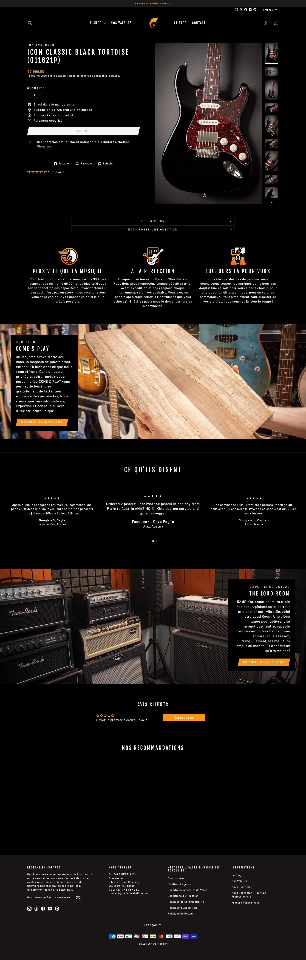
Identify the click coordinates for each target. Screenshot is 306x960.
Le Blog (180, 23)
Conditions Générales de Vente (188, 889)
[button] (37, 172)
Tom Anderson (41, 44)
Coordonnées (176, 878)
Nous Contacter (242, 886)
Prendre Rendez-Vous (42, 422)
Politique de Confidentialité (186, 901)
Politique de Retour (180, 913)
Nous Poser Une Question (153, 229)
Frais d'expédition (60, 75)
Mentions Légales (179, 884)
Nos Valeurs (121, 23)
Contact (199, 23)
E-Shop (96, 23)
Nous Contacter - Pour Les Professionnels (249, 894)
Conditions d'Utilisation (183, 895)
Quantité (36, 88)
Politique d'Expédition (182, 907)
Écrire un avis (184, 717)
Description (153, 221)
